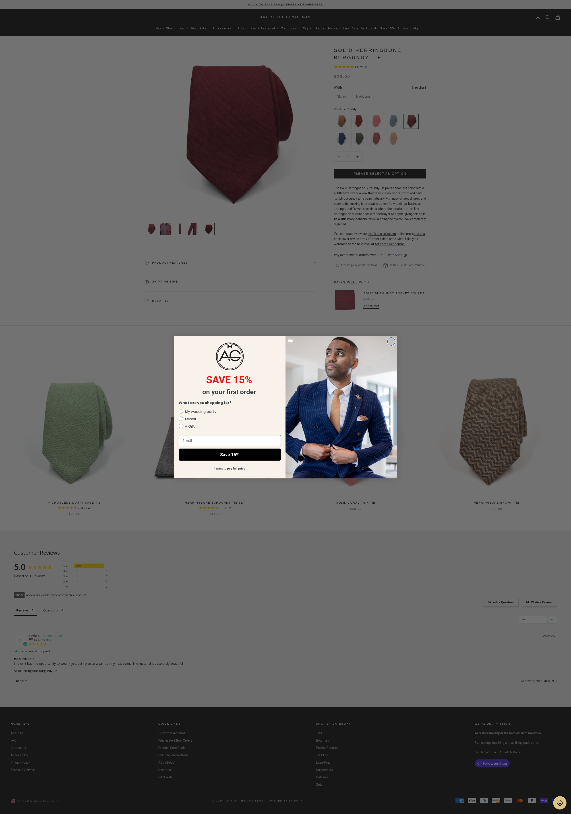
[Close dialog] (391, 341)
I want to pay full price (229, 468)
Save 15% (229, 454)
